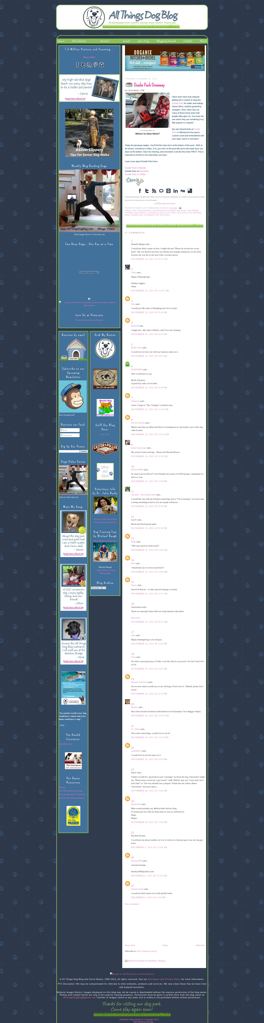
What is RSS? (89, 57)
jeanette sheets (137, 889)
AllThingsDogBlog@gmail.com (79, 997)
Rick (133, 563)
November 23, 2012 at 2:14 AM (149, 456)
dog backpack (144, 210)
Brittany (134, 707)
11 (132, 491)
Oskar (133, 272)
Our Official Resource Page (70, 791)
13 (132, 538)
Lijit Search (105, 434)
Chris (133, 657)
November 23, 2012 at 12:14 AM (150, 434)
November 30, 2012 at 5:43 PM (149, 791)
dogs (127, 215)
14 (132, 560)
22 (132, 747)
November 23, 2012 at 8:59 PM (149, 528)
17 (132, 632)
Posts (64, 430)
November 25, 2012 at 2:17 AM (149, 593)
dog (135, 210)
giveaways (149, 215)
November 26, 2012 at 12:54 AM (150, 716)
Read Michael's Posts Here (105, 541)
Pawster (62, 787)
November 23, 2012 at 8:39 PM (149, 506)
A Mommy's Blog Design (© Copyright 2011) (139, 1019)
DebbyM (135, 326)
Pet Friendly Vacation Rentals (71, 798)
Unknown (135, 401)
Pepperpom (136, 804)
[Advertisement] (145, 924)
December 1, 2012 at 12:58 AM (149, 847)
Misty (133, 542)
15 (132, 582)
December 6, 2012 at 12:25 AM (149, 876)
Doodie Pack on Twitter (135, 174)
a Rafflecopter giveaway (164, 203)
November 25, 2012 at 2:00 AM (149, 550)
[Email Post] (179, 208)
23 (132, 769)
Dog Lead (135, 618)
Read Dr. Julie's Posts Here (105, 519)
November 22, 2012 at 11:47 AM (150, 290)
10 (132, 466)
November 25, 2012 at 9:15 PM (149, 694)
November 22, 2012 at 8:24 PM (149, 312)
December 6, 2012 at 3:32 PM (148, 897)
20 (132, 704)
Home (165, 945)
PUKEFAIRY (136, 369)
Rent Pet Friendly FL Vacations (72, 794)
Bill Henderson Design (143, 1022)
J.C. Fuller (135, 729)
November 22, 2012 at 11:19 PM (149, 409)
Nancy (134, 585)
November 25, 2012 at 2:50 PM (149, 644)
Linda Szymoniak (138, 448)
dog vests (182, 213)
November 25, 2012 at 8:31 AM (149, 622)
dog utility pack (168, 213)
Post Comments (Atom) (147, 951)
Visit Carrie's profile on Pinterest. (89, 320)
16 (132, 603)
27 (132, 885)
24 (132, 801)
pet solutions (163, 215)
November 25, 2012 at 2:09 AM (149, 572)
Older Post (200, 945)
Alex (133, 635)
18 (132, 653)
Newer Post (130, 945)
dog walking (195, 213)
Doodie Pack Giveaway (149, 85)
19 (132, 678)
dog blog (181, 210)
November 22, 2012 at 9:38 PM (149, 387)
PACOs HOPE (137, 470)
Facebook (144, 171)
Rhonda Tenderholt (139, 682)
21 (132, 725)
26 (132, 857)
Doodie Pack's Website (135, 168)
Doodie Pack (178, 103)
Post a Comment (132, 904)
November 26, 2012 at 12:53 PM (150, 737)
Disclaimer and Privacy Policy (164, 979)
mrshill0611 (136, 751)
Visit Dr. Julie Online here (105, 522)
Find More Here (66, 744)
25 (132, 832)
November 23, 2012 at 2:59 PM (149, 481)
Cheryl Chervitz (138, 423)
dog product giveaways (147, 213)
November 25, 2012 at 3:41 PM (149, 669)
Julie (133, 304)
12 (132, 516)
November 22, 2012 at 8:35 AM (149, 259)
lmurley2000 (136, 861)
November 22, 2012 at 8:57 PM (149, 334)
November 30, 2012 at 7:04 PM (149, 822)
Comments (67, 435)
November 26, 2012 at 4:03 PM (149, 759)
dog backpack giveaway (164, 210)
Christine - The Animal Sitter (143, 495)
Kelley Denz (136, 348)
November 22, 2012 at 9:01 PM (149, 356)
